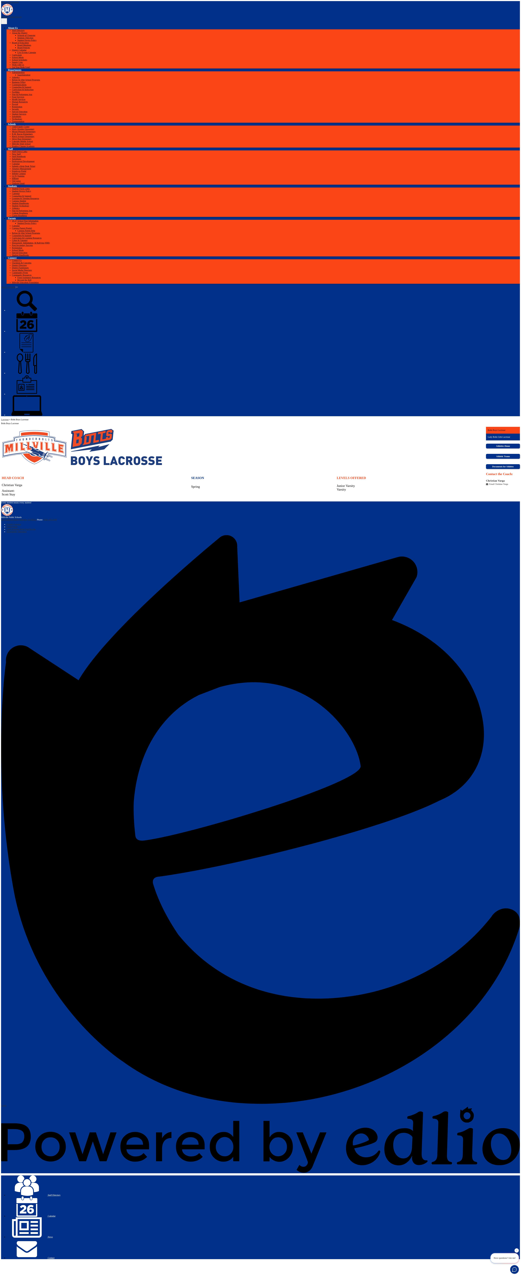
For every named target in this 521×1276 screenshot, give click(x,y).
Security (15, 109)
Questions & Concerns (21, 263)
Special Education (19, 111)
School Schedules (19, 60)
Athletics (16, 77)
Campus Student (19, 201)
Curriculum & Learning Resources (27, 238)
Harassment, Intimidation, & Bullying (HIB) (31, 243)
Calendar (16, 164)
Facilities (16, 92)
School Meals (18, 57)
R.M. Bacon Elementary (22, 134)
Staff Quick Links (19, 151)
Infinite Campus (19, 173)
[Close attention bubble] (516, 1251)
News (50, 1237)
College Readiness (20, 213)
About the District (19, 33)
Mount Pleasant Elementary (24, 131)
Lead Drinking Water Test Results (21, 529)
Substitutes (16, 116)
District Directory (19, 265)
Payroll (15, 104)
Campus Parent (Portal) (22, 228)
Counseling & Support (21, 87)
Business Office (19, 82)
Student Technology (20, 206)
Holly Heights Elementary (23, 129)
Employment (12, 527)
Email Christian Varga (498, 484)
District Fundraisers (20, 268)
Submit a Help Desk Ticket (23, 166)
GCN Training (18, 176)
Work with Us (18, 65)
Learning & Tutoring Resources (25, 198)
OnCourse (16, 181)
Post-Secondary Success (22, 245)
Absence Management (21, 169)
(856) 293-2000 (50, 520)
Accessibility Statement (16, 532)
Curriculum (17, 55)
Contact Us (17, 260)
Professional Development (23, 161)
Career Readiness (19, 215)
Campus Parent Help (26, 231)
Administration (18, 72)
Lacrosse (5, 419)
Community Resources (21, 275)
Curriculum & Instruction (23, 89)
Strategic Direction (25, 38)
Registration (17, 107)
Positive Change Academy (23, 146)
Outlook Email (18, 183)
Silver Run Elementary (21, 139)
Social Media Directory (22, 270)
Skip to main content (10, 2)
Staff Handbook (19, 156)
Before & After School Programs (26, 80)
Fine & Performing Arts (22, 94)
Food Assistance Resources (29, 277)
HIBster (15, 178)
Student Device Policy (26, 40)
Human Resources (20, 102)
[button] (13, 27)
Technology (17, 119)
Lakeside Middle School (22, 141)
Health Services (18, 99)
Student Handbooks (20, 203)
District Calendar (19, 50)
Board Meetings (24, 45)
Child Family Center (20, 127)
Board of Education (20, 43)
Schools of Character (26, 35)
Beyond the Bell (24, 280)
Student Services (19, 114)
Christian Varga (495, 480)
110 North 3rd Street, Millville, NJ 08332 (18, 520)
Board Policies (23, 47)
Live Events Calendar (26, 52)
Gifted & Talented (19, 240)
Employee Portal (19, 171)
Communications (19, 85)
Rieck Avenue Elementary (23, 136)
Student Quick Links (21, 189)
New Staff (16, 154)
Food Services (18, 97)
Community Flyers (20, 273)
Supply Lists (17, 62)
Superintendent (23, 75)
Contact (50, 1258)
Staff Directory (18, 30)
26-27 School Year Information (25, 221)
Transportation (18, 121)
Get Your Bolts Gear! (21, 67)
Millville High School (21, 144)
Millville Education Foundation (25, 282)
